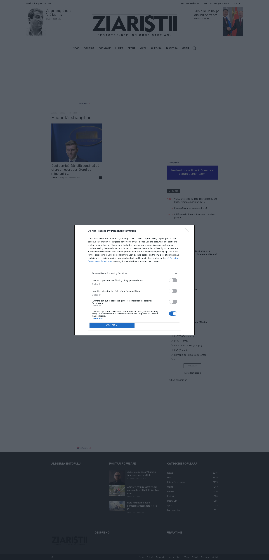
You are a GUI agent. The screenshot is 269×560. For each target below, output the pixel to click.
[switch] (173, 280)
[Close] (188, 231)
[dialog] (134, 280)
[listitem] (134, 273)
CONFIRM (112, 325)
